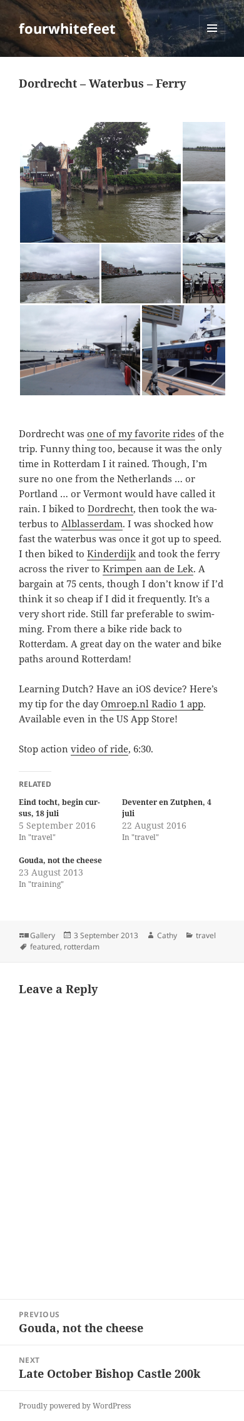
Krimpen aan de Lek (148, 568)
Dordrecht (110, 508)
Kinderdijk (111, 553)
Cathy (167, 935)
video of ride (99, 748)
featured (45, 946)
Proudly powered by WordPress (75, 1405)
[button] (100, 182)
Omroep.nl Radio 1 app (152, 703)
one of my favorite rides (141, 433)
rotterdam (81, 946)
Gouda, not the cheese (60, 860)
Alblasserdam (92, 523)
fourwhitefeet (67, 28)
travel (206, 935)
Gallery (42, 935)
